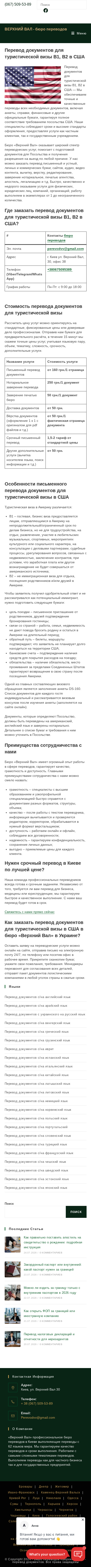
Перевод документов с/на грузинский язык (37, 1040)
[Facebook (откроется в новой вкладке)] (45, 10)
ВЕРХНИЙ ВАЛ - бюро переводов (36, 29)
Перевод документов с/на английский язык (38, 997)
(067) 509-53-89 (18, 4)
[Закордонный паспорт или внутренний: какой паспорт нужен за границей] (13, 1269)
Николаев (53, 1498)
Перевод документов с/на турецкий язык (36, 1144)
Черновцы (18, 1515)
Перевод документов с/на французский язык (39, 1153)
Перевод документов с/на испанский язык (37, 1057)
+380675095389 (60, 269)
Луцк (36, 1498)
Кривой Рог (17, 1498)
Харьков (54, 1504)
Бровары (25, 1486)
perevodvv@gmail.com (65, 249)
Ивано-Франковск (21, 1492)
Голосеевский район (61, 1515)
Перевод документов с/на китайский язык (37, 1075)
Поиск (9, 1203)
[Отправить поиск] (82, 4)
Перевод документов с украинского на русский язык (45, 1014)
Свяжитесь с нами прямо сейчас (30, 912)
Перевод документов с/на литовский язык (37, 1092)
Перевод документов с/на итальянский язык (39, 1066)
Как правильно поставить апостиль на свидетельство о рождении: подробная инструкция (53, 1242)
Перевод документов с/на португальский (36, 1127)
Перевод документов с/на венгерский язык (37, 1023)
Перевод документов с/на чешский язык (35, 1161)
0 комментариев (51, 1252)
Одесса (73, 1498)
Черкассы (45, 1509)
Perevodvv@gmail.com (38, 1417)
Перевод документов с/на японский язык (36, 1187)
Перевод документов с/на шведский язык (36, 1170)
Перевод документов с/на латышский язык (37, 1083)
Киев (36, 1515)
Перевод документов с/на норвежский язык (38, 1109)
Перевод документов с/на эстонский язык (37, 1179)
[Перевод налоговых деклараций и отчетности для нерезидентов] (13, 1339)
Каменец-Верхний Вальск (60, 1492)
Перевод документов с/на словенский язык (38, 1135)
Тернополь (33, 1504)
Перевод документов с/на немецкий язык (36, 1101)
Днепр (44, 1486)
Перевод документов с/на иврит (29, 1049)
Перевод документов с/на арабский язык (36, 1005)
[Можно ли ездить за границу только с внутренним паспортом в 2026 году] (13, 1293)
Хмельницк (23, 1509)
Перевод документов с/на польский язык (36, 1118)
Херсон (72, 1504)
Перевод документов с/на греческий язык (37, 1031)
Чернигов (66, 1509)
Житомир (62, 1486)
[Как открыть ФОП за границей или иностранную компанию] (13, 1316)
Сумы (14, 1504)
